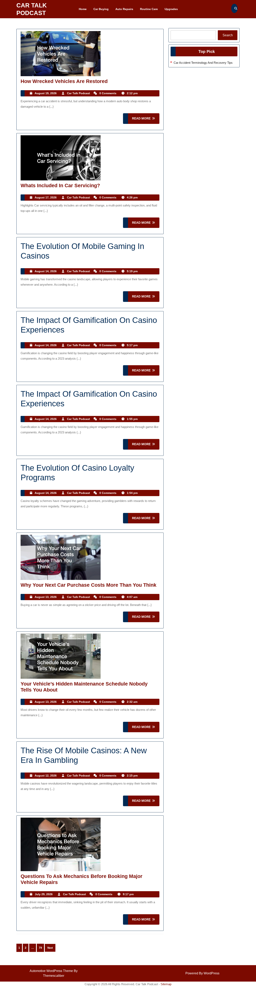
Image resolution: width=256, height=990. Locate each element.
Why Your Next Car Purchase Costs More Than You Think (88, 585)
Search (228, 35)
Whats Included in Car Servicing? (60, 185)
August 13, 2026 (46, 597)
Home (83, 9)
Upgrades (171, 9)
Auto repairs (124, 9)
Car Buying (101, 9)
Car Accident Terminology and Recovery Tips (203, 62)
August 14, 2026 (46, 271)
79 (40, 947)
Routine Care (149, 9)
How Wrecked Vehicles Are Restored (64, 81)
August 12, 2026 (46, 775)
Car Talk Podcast (78, 93)
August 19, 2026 (46, 93)
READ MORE (145, 120)
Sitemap (166, 984)
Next (50, 947)
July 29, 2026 (44, 894)
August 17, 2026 (46, 197)
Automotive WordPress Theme (51, 971)
